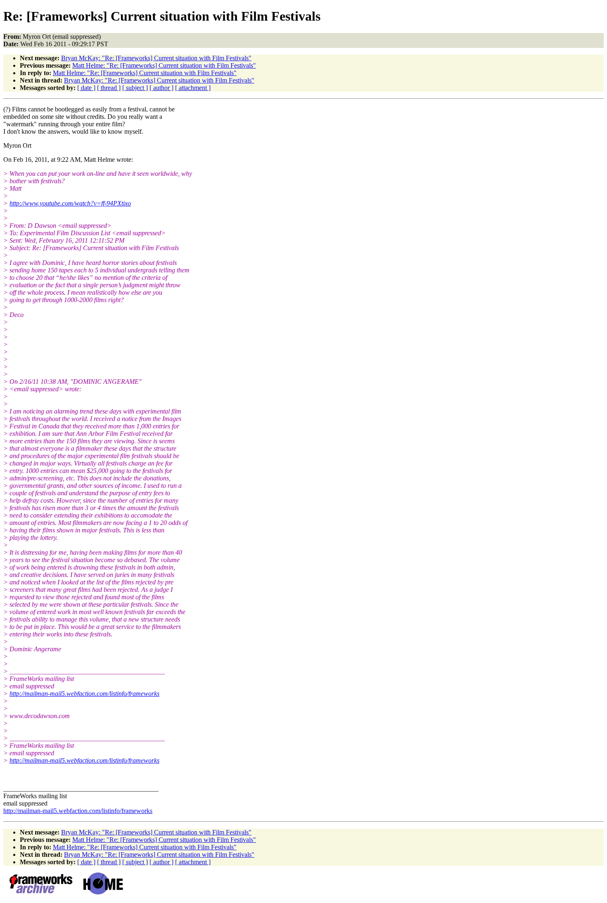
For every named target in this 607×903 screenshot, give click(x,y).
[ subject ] (135, 87)
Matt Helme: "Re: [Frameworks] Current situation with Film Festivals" (164, 65)
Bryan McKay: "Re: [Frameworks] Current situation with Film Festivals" (156, 57)
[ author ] (161, 87)
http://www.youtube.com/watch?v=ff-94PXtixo (70, 203)
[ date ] (86, 87)
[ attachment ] (193, 87)
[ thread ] (109, 87)
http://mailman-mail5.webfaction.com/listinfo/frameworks (84, 693)
